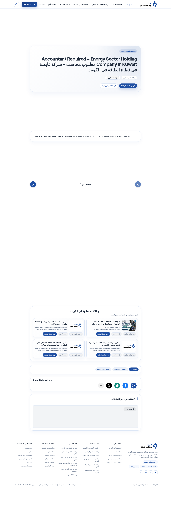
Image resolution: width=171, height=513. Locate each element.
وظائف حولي (51, 451)
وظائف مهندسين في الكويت (90, 455)
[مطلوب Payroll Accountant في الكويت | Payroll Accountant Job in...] (75, 346)
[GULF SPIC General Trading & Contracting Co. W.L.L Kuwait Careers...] (129, 325)
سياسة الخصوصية (26, 466)
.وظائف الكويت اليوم (129, 77)
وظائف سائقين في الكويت (91, 451)
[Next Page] (33, 184)
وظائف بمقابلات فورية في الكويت (69, 470)
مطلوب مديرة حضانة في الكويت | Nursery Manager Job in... (51, 322)
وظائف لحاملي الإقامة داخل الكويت (68, 458)
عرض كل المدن (50, 466)
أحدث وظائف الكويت (150, 462)
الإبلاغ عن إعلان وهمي (25, 459)
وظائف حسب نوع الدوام (114, 459)
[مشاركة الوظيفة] (101, 385)
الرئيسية (129, 4)
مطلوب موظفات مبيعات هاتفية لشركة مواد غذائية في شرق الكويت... (104, 343)
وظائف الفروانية (50, 459)
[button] (125, 385)
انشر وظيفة (28, 4)
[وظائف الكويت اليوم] (148, 4)
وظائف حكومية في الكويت (91, 448)
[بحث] (16, 4)
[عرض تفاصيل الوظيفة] (103, 334)
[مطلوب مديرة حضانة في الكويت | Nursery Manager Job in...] (75, 325)
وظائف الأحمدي (50, 462)
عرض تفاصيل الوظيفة (128, 86)
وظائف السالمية (50, 455)
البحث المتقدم (65, 4)
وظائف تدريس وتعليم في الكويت (91, 466)
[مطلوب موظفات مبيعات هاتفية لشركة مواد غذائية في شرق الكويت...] (129, 346)
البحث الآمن (52, 4)
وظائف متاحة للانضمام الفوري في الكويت (68, 464)
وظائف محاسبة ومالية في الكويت (91, 471)
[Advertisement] (85, 27)
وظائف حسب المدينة (81, 4)
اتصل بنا (42, 4)
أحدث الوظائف (117, 4)
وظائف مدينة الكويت (48, 448)
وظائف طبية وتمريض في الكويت (91, 460)
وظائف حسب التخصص (100, 4)
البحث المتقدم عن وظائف (148, 466)
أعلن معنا (29, 451)
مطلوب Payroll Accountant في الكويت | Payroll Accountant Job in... (51, 343)
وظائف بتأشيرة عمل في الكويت (69, 453)
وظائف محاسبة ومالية (103, 369)
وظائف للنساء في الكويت (69, 448)
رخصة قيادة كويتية (71, 475)
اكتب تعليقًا (130, 409)
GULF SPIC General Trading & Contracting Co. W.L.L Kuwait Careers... (106, 322)
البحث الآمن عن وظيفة (109, 86)
